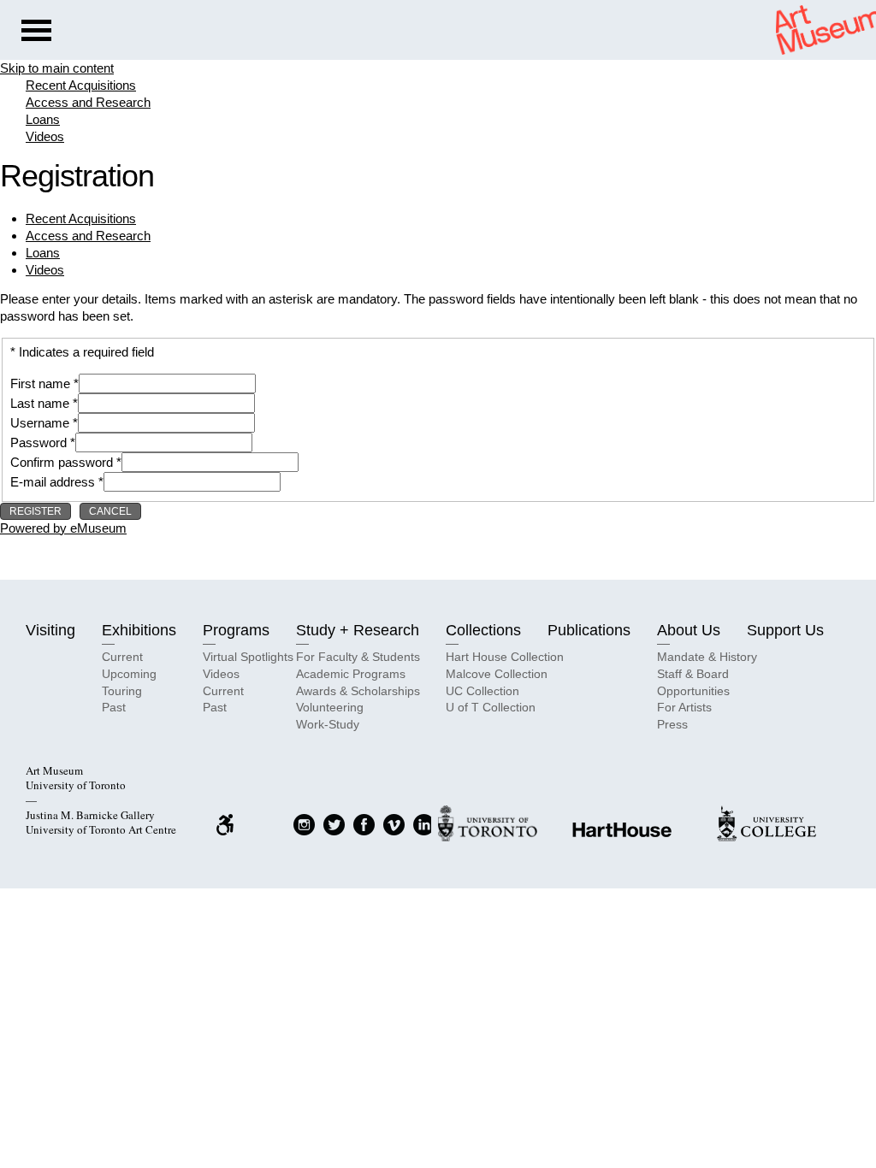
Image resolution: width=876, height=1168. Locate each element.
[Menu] (36, 32)
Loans (43, 119)
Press (672, 724)
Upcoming (129, 674)
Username (39, 423)
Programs (236, 630)
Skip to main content (57, 68)
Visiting (50, 630)
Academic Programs (350, 674)
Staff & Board (693, 674)
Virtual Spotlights (248, 657)
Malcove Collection (497, 674)
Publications (589, 630)
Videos (45, 136)
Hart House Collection (505, 657)
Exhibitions (139, 630)
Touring (122, 691)
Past (114, 707)
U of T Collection (491, 707)
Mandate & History (707, 657)
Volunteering (330, 707)
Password (38, 442)
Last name (39, 403)
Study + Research (357, 630)
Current (122, 657)
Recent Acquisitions (81, 85)
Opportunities (693, 691)
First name (40, 383)
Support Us (785, 630)
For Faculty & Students (358, 657)
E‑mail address (52, 482)
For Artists (684, 707)
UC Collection (482, 691)
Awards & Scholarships (358, 691)
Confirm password (61, 462)
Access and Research (88, 102)
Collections (483, 630)
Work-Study (327, 724)
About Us (688, 630)
